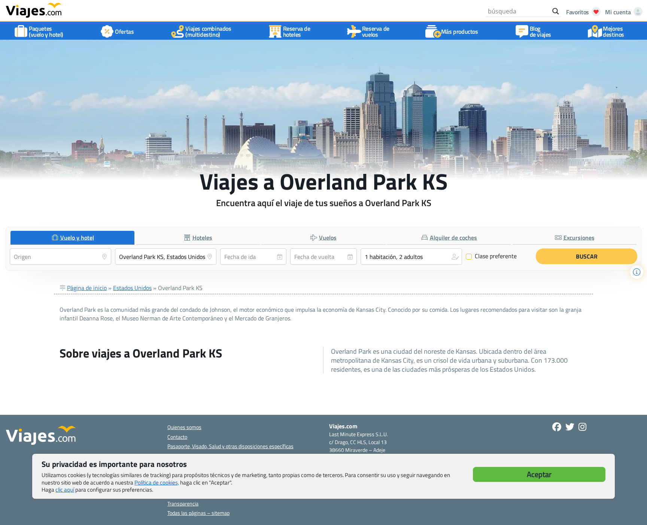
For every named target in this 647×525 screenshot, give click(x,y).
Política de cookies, (156, 482)
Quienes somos (184, 427)
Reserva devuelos (375, 31)
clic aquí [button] (64, 489)
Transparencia (182, 503)
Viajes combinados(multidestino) (208, 31)
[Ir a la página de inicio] (34, 9)
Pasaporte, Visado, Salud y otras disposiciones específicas (230, 446)
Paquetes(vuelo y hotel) (46, 31)
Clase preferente (491, 256)
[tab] (72, 238)
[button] (411, 256)
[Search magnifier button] (555, 11)
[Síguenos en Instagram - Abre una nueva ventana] (582, 427)
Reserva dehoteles (296, 31)
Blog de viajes (540, 31)
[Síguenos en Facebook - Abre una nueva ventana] (556, 427)
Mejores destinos (613, 31)
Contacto (177, 437)
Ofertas (124, 31)
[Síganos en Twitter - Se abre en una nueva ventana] (569, 427)
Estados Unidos (132, 287)
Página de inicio (87, 287)
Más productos (459, 31)
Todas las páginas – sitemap (198, 513)
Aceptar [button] (539, 474)
